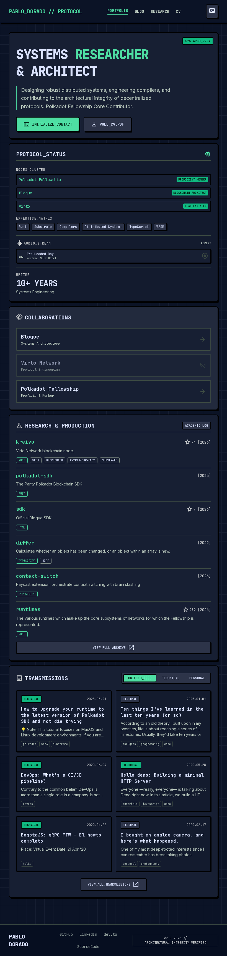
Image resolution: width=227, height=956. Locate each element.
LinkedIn (88, 934)
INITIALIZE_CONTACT (47, 124)
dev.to (110, 934)
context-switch (37, 576)
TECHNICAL (170, 678)
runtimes (28, 609)
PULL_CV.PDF (107, 124)
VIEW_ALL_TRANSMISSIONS (113, 884)
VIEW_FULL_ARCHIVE (114, 648)
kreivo (25, 442)
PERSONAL (197, 678)
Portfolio (117, 10)
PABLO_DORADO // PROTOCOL (45, 11)
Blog (139, 11)
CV (178, 11)
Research (160, 11)
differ (25, 543)
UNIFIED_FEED (139, 678)
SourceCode (88, 946)
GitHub (66, 934)
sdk (20, 509)
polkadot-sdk (34, 476)
